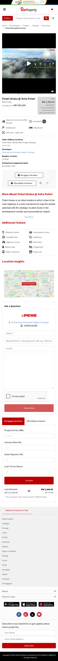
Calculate (29, 480)
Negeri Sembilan (9, 551)
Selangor (6, 523)
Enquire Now (29, 408)
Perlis (4, 565)
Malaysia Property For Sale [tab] (17, 510)
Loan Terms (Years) (13, 466)
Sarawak (5, 579)
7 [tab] (35, 94)
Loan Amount (10, 489)
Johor (4, 532)
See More (29, 216)
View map (6, 145)
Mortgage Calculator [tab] (13, 421)
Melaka (5, 546)
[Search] (46, 18)
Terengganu (7, 583)
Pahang (5, 556)
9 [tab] (41, 94)
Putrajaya (6, 569)
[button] (7, 18)
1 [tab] (18, 94)
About (5, 591)
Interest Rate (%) (12, 442)
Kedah (4, 537)
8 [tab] (38, 94)
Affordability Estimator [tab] (36, 421)
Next (53, 63)
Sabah (4, 574)
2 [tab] (21, 94)
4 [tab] (26, 94)
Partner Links (8, 596)
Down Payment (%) (13, 454)
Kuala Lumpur (7, 519)
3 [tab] (24, 94)
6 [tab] (32, 94)
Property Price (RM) (14, 430)
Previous (5, 63)
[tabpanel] (29, 63)
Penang (5, 528)
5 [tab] (29, 94)
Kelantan (5, 542)
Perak (4, 560)
